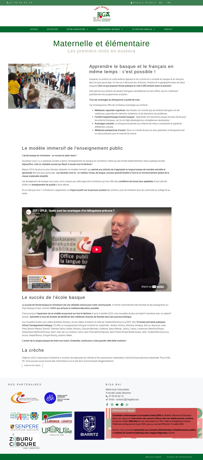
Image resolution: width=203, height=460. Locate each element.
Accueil (34, 29)
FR (169, 3)
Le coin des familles (142, 29)
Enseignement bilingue (108, 29)
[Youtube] (117, 404)
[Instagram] (112, 404)
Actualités (52, 29)
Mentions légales (154, 457)
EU (160, 3)
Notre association (76, 29)
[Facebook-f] (107, 404)
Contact (168, 29)
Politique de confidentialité (179, 457)
